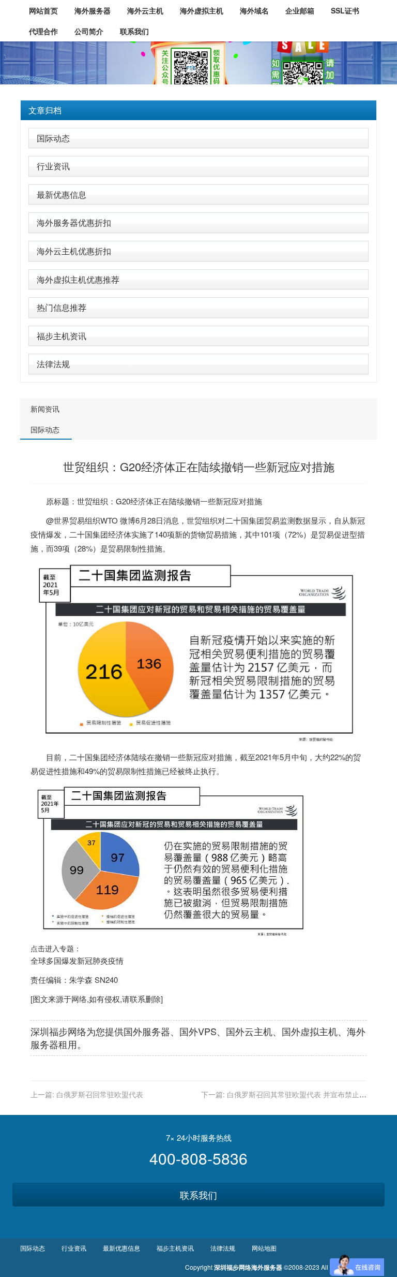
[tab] (198, 110)
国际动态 (53, 138)
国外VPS (198, 1031)
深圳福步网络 (58, 1031)
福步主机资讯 (61, 336)
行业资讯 (53, 166)
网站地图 (264, 1247)
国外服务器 (147, 1031)
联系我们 (198, 1194)
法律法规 (53, 364)
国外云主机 (249, 1031)
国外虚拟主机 (310, 1031)
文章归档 (45, 110)
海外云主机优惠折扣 (74, 251)
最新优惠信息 (61, 194)
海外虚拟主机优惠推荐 (78, 279)
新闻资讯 (44, 408)
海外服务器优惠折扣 (74, 222)
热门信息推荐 (61, 307)
